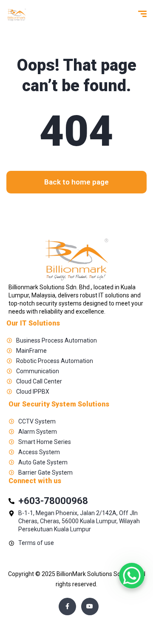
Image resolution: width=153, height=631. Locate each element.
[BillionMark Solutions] (16, 15)
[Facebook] (67, 606)
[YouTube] (90, 606)
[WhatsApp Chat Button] (131, 575)
